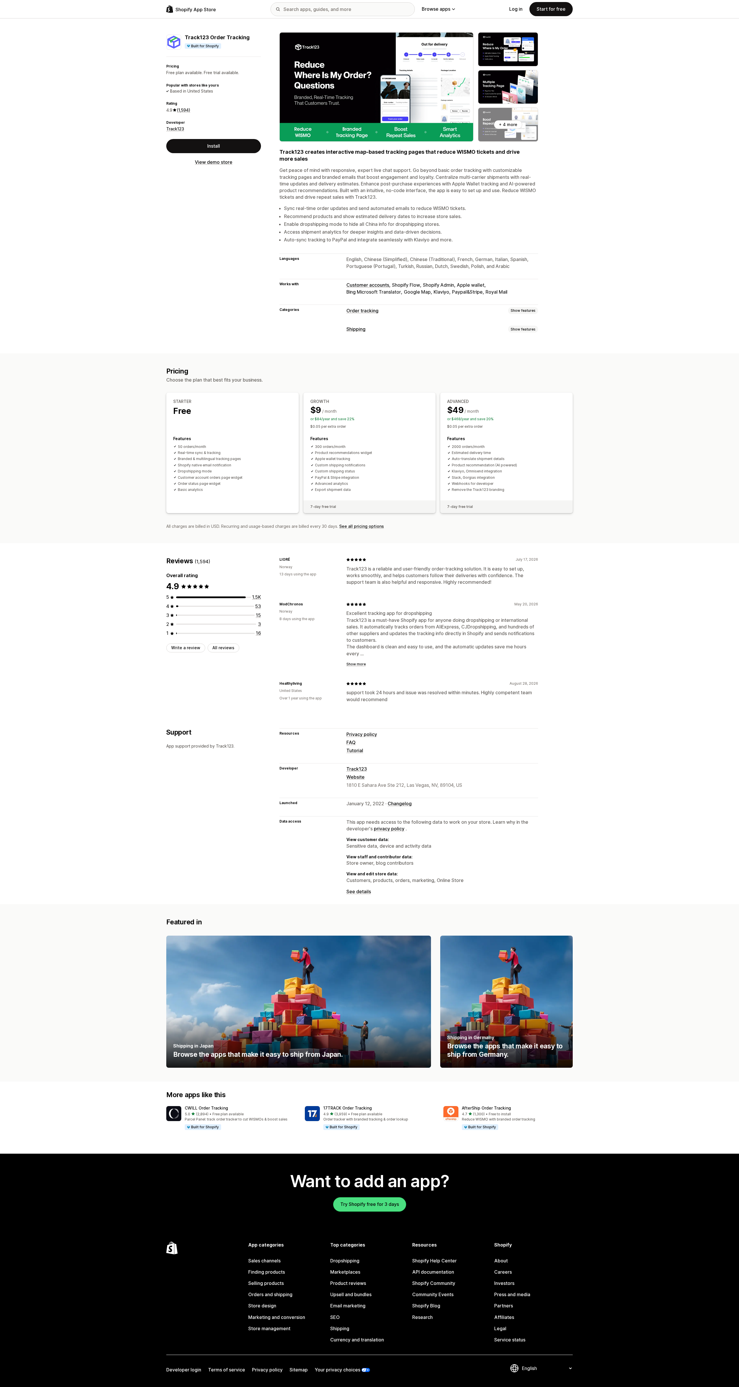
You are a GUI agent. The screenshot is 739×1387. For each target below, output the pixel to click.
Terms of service (226, 1370)
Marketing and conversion (276, 1317)
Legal (500, 1328)
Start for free (551, 9)
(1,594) (183, 110)
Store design (262, 1306)
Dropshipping (344, 1261)
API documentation (433, 1272)
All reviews (223, 647)
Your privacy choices (337, 1370)
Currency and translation (357, 1340)
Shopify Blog (426, 1306)
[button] (231, 1118)
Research (422, 1317)
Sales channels (264, 1261)
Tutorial (354, 750)
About (501, 1261)
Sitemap (299, 1370)
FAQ (351, 742)
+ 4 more (508, 124)
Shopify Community (433, 1283)
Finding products (266, 1272)
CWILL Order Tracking (206, 1108)
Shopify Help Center (434, 1261)
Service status (509, 1340)
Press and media (512, 1294)
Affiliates (504, 1317)
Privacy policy (361, 734)
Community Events (433, 1294)
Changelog (400, 803)
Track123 (175, 128)
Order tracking (362, 311)
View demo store (213, 162)
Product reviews (348, 1283)
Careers (503, 1272)
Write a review (185, 647)
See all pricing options (361, 526)
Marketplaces (345, 1272)
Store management (269, 1328)
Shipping (355, 329)
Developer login (183, 1370)
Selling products (266, 1283)
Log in (515, 9)
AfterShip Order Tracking (486, 1108)
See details (358, 891)
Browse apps (436, 9)
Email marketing (347, 1306)
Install (213, 146)
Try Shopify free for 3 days (369, 1204)
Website (355, 777)
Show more (356, 664)
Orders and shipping (270, 1294)
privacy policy (389, 829)
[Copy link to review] (293, 559)
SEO (335, 1317)
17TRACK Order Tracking (347, 1108)
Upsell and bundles (351, 1294)
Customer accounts (367, 285)
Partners (503, 1306)
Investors (504, 1283)
